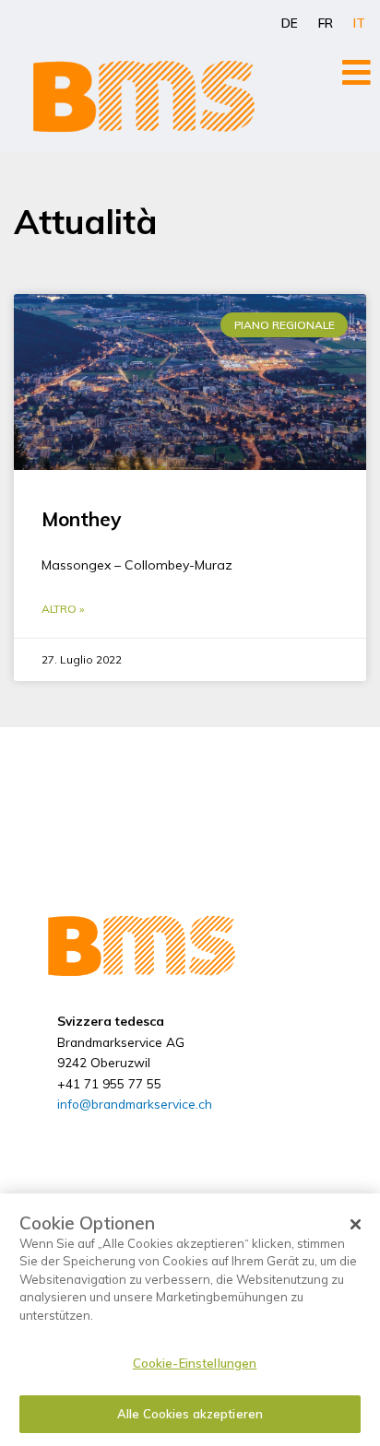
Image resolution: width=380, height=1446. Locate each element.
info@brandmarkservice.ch (134, 1103)
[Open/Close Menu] (356, 72)
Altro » (63, 609)
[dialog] (190, 1319)
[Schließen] (356, 1225)
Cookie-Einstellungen (195, 1363)
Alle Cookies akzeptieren (190, 1413)
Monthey (81, 519)
